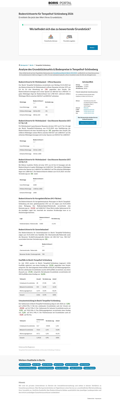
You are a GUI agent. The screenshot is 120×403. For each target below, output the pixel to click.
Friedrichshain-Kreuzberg (46, 368)
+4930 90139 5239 (89, 111)
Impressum (98, 398)
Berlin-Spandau (84, 364)
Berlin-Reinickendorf (71, 364)
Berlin (31, 65)
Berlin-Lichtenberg (25, 364)
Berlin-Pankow (59, 364)
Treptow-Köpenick (89, 368)
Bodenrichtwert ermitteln (88, 123)
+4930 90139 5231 (89, 113)
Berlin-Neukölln (47, 364)
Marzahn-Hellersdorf (62, 368)
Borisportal (24, 65)
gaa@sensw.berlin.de (89, 109)
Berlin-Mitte (36, 364)
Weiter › (92, 47)
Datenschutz (90, 398)
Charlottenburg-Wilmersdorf (28, 368)
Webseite (86, 108)
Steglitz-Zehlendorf (76, 368)
